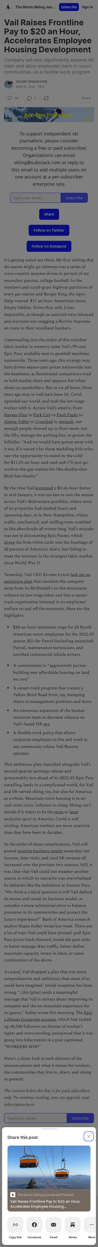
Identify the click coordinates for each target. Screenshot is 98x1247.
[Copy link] (15, 1225)
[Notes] (73, 1225)
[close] (89, 1136)
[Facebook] (34, 1225)
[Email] (53, 1225)
